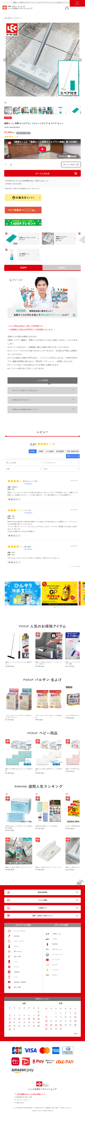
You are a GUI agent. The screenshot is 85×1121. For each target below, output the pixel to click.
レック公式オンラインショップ (42, 1089)
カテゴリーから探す (23, 925)
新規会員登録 (42, 892)
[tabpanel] (22, 593)
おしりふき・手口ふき (19, 931)
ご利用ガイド (42, 908)
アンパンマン (56, 959)
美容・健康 (17, 987)
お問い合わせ (20, 1103)
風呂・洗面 (17, 956)
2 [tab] (57, 607)
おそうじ (16, 946)
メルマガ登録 (42, 900)
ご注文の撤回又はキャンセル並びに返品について (30, 1094)
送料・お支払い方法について (42, 916)
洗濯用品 (16, 972)
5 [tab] (63, 607)
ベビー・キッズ (18, 941)
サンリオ (55, 965)
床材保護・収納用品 (20, 982)
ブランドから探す (61, 925)
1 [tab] (55, 607)
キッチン (16, 967)
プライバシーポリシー (23, 1100)
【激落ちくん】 (57, 934)
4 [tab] (61, 607)
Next (80, 60)
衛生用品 (16, 936)
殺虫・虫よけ (18, 951)
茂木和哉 (55, 944)
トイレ (16, 961)
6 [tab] (65, 607)
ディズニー (55, 970)
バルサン (55, 939)
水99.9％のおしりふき (57, 949)
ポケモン (55, 975)
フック (16, 977)
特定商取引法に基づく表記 (24, 1097)
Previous (4, 60)
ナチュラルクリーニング (57, 954)
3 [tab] (59, 607)
